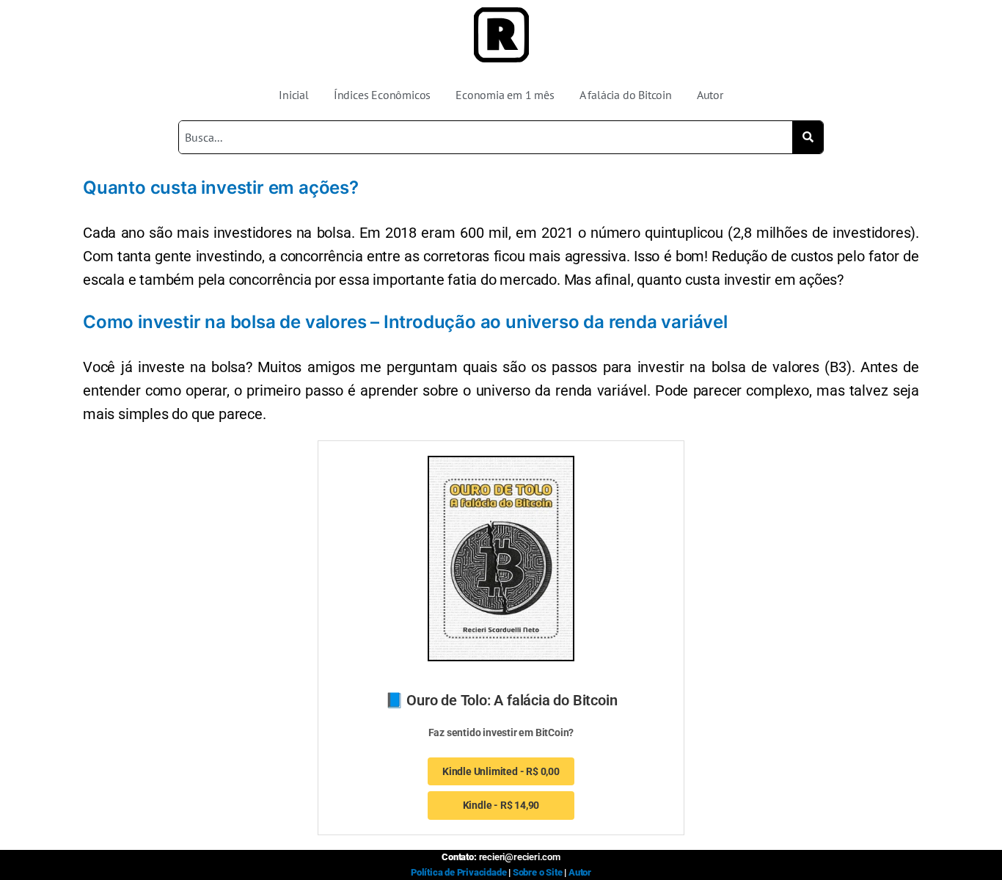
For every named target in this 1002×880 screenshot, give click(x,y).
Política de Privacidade (458, 872)
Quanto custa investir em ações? (221, 187)
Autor (710, 94)
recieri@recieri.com (519, 856)
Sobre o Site (538, 872)
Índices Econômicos (382, 94)
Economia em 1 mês (505, 94)
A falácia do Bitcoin (625, 94)
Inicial (294, 94)
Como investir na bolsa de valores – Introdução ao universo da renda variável (405, 321)
